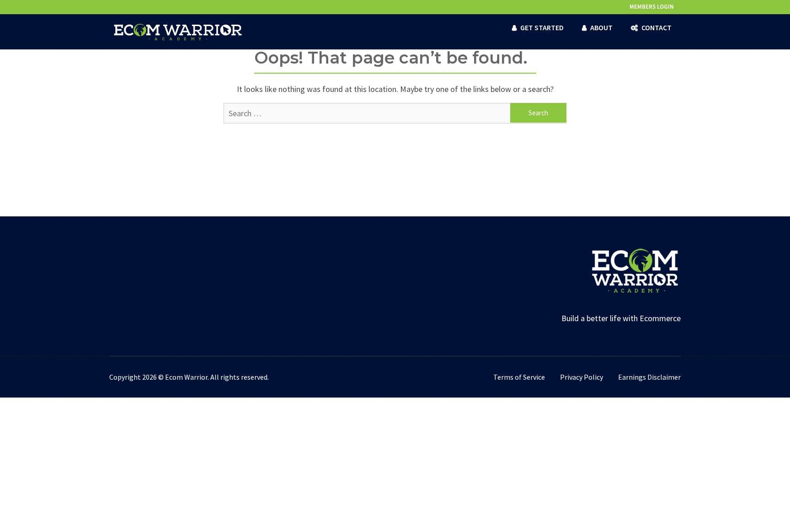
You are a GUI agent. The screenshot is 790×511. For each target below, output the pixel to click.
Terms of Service (519, 377)
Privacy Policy (581, 377)
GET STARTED (542, 27)
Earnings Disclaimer (649, 377)
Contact (656, 27)
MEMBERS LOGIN (652, 7)
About (601, 27)
